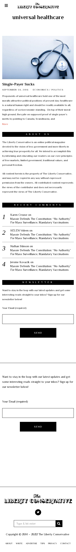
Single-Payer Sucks (18, 84)
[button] (59, 523)
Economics (41, 89)
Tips (42, 543)
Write (19, 543)
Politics (57, 89)
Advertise (31, 543)
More (5, 124)
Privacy (52, 543)
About (9, 543)
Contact (65, 543)
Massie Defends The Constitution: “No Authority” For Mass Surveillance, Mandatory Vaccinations (40, 220)
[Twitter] (38, 512)
